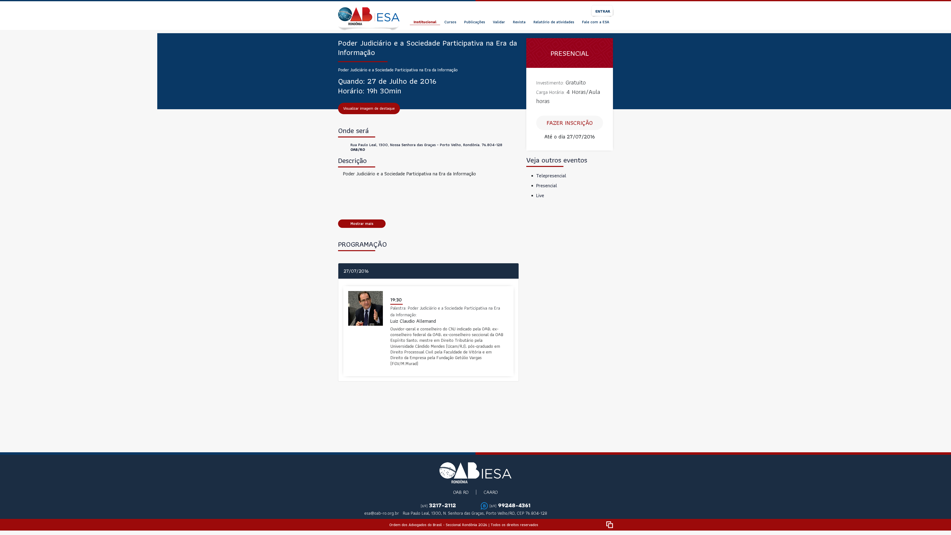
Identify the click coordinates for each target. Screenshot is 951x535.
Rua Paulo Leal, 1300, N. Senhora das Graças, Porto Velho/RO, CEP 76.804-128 (475, 513)
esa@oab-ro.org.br (381, 513)
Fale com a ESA (595, 22)
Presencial (546, 185)
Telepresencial (551, 176)
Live (540, 195)
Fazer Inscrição (570, 123)
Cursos (450, 22)
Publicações (474, 22)
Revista (519, 22)
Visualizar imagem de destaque (369, 108)
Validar (499, 22)
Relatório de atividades (553, 22)
